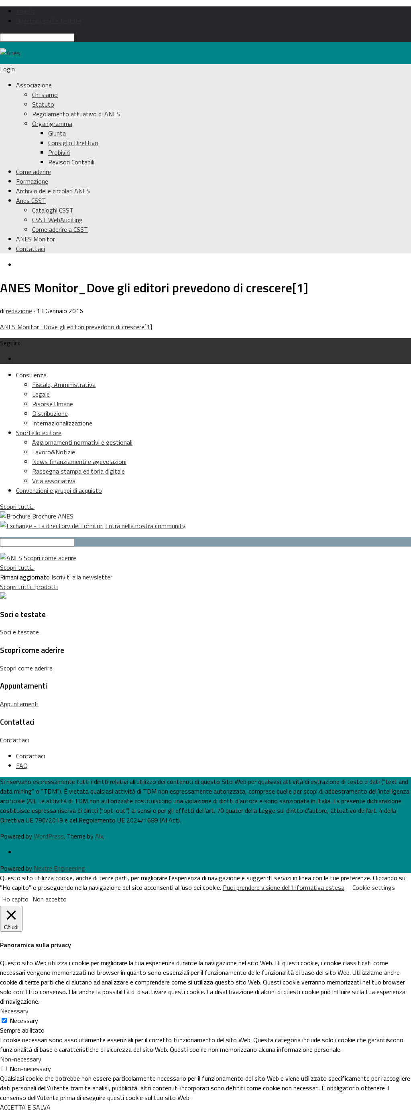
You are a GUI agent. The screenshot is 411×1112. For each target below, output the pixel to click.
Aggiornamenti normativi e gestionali (82, 442)
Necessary (24, 1020)
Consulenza (31, 375)
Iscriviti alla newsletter (81, 577)
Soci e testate (19, 632)
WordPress (49, 836)
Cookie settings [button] (373, 887)
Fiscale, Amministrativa (64, 384)
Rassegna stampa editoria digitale (78, 471)
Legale (41, 394)
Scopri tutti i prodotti (29, 586)
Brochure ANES (52, 516)
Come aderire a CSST (60, 229)
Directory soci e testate (48, 21)
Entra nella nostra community (145, 526)
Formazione (32, 181)
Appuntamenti (19, 704)
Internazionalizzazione (62, 423)
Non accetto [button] (50, 899)
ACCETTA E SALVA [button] (25, 1107)
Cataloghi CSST (52, 210)
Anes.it (25, 11)
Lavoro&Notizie (53, 452)
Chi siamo (45, 94)
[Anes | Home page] (10, 53)
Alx (99, 836)
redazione (19, 311)
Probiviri (59, 152)
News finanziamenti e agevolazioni (79, 461)
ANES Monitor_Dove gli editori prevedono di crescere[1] (76, 327)
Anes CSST (31, 200)
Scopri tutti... (17, 506)
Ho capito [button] (15, 899)
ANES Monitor (35, 239)
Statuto (43, 104)
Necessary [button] (14, 1011)
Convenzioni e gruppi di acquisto (59, 490)
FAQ (22, 765)
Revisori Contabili (71, 162)
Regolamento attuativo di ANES (76, 114)
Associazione (34, 85)
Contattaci (30, 248)
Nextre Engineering (59, 868)
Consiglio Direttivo (73, 143)
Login (7, 69)
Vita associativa (53, 481)
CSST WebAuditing (57, 220)
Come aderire (33, 171)
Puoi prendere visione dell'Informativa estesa (283, 887)
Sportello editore (38, 433)
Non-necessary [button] (20, 1059)
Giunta (57, 133)
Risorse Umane (52, 404)
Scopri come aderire (50, 558)
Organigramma (52, 123)
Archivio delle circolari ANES (53, 191)
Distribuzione (50, 413)
